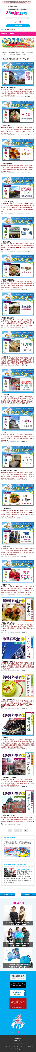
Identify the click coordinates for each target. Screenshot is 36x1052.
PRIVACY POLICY (18, 1040)
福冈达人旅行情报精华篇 (8, 87)
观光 (14, 96)
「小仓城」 (4, 432)
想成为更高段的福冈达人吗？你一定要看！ (15, 864)
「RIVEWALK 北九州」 (8, 202)
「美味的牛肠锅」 (6, 125)
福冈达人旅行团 (20, 96)
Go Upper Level (7, 894)
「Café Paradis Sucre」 (8, 699)
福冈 (2, 96)
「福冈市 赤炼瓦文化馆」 (8, 816)
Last (26, 830)
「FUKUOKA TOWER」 (8, 661)
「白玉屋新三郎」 (6, 356)
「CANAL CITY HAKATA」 (9, 777)
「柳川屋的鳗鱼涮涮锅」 (8, 280)
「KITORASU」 (6, 394)
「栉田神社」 (5, 737)
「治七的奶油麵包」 (7, 164)
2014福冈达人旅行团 (10, 838)
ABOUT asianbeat (18, 1043)
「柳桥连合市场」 (6, 242)
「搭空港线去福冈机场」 (8, 318)
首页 (3, 29)
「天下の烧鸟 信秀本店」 (8, 623)
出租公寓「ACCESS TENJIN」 (10, 470)
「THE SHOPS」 (6, 547)
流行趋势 (10, 289)
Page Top (28, 894)
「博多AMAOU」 (6, 585)
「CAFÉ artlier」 (6, 509)
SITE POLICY (18, 1038)
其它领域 (10, 96)
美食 (6, 96)
